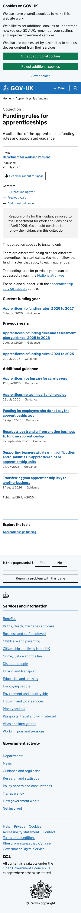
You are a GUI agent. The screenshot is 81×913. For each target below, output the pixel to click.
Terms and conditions (19, 837)
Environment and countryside (25, 694)
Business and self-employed (24, 633)
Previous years (17, 197)
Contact (49, 832)
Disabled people (15, 664)
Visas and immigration (19, 724)
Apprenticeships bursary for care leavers (35, 378)
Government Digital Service (24, 849)
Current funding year (21, 192)
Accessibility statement (21, 832)
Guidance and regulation (21, 771)
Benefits (9, 618)
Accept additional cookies (40, 56)
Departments (13, 756)
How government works (21, 801)
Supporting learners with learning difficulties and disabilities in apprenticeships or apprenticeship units (39, 457)
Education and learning (20, 679)
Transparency (13, 793)
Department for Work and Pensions (26, 157)
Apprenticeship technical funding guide (34, 394)
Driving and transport (19, 671)
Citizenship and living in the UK (26, 649)
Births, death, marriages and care (28, 626)
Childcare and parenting (21, 641)
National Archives (50, 275)
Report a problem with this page (40, 578)
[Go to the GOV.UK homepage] (18, 88)
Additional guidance (21, 203)
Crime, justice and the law (23, 656)
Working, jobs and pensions (24, 731)
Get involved (12, 808)
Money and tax (14, 709)
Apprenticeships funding (32, 98)
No (62, 563)
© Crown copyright (40, 903)
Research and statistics (21, 778)
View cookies (40, 76)
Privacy (19, 826)
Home (7, 98)
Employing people (16, 686)
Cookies (35, 826)
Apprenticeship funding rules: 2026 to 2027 (38, 308)
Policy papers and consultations (27, 786)
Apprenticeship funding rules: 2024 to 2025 (38, 354)
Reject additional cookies (40, 66)
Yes (45, 563)
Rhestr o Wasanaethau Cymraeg (27, 843)
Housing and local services (23, 701)
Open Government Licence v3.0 (27, 868)
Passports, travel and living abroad (29, 716)
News (7, 763)
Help (6, 826)
